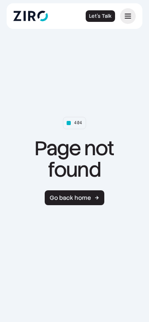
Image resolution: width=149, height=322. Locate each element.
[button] (128, 16)
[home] (36, 16)
